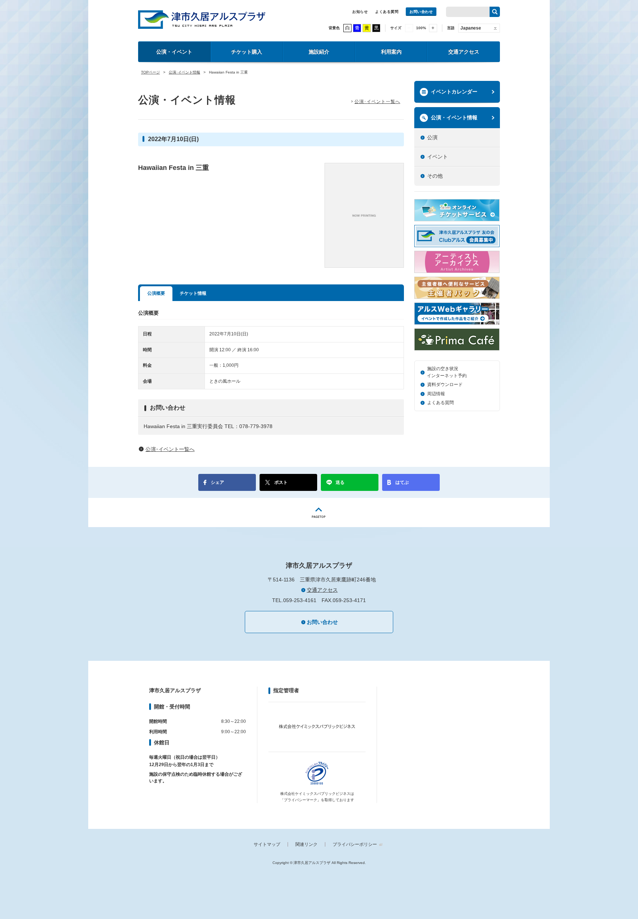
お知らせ (360, 12)
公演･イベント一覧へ (377, 101)
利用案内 (391, 52)
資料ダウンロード (445, 384)
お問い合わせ (421, 12)
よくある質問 (386, 12)
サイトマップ (267, 844)
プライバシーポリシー (355, 844)
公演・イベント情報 (454, 117)
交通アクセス (463, 52)
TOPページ (150, 72)
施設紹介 (319, 52)
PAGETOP (319, 512)
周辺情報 (436, 393)
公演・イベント (174, 52)
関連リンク (306, 844)
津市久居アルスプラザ (201, 19)
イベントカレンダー (454, 92)
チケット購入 (246, 52)
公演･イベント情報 (184, 72)
